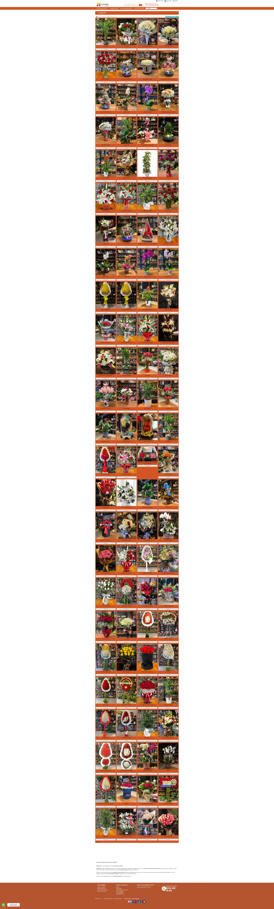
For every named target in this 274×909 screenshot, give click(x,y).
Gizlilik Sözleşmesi (101, 888)
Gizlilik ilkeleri (127, 898)
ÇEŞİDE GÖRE (114, 8)
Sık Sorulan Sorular (101, 891)
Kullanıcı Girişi (160, 0)
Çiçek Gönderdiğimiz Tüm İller (144, 887)
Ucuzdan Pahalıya (102, 16)
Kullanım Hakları (135, 898)
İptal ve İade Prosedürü (102, 889)
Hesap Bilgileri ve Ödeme (122, 889)
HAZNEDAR (102, 13)
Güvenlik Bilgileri (120, 891)
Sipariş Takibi (169, 0)
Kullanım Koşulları (101, 887)
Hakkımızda (119, 888)
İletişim (117, 887)
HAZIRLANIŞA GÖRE (126, 8)
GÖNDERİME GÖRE (102, 8)
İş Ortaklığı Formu (120, 894)
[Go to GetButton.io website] (3, 907)
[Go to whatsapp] (3, 905)
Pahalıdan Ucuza (113, 16)
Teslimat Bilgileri (119, 892)
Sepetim (176, 0)
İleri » (99, 842)
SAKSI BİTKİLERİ (138, 8)
